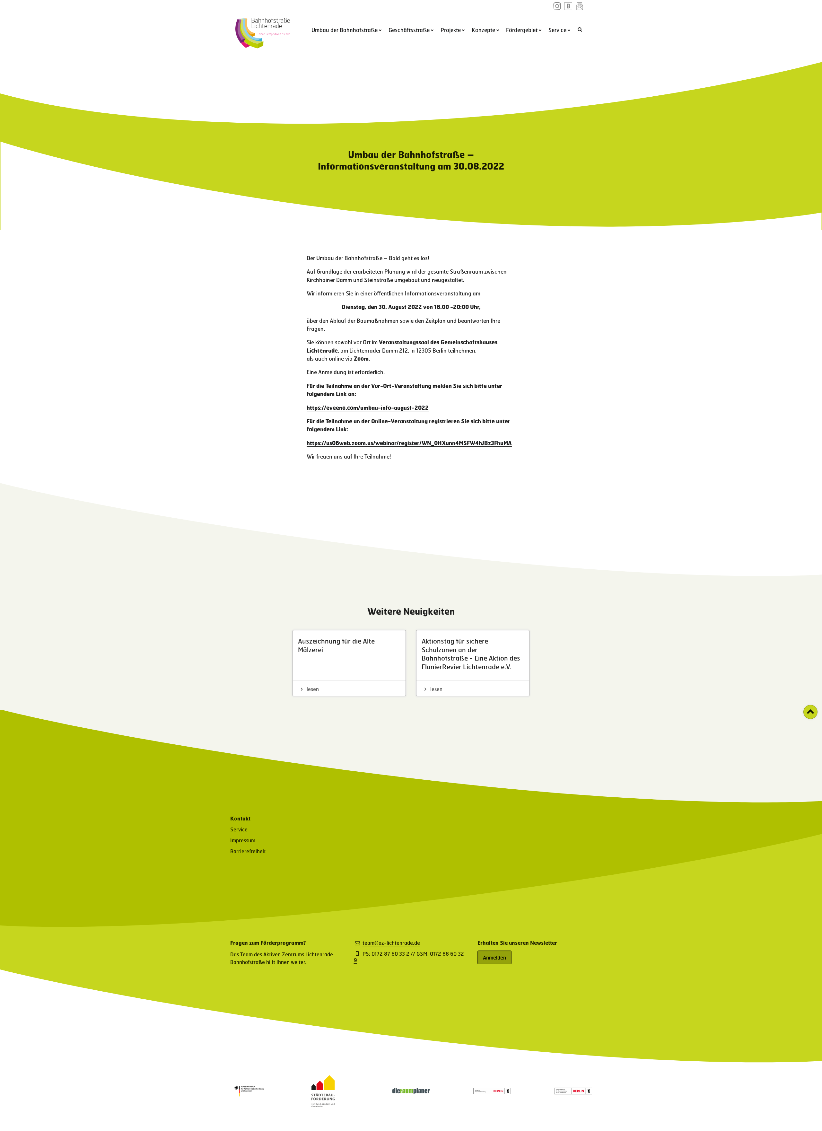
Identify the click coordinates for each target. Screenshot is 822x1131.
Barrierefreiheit (248, 851)
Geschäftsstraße (409, 29)
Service (557, 29)
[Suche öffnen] (580, 29)
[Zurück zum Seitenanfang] (810, 712)
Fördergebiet (522, 29)
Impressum (242, 840)
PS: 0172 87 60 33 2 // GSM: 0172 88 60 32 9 (409, 957)
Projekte (451, 29)
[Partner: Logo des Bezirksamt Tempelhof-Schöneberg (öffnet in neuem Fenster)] (492, 1092)
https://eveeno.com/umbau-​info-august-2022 (368, 407)
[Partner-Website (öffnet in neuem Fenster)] (323, 1105)
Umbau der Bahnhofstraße (344, 29)
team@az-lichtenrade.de (391, 943)
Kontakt (240, 818)
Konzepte (483, 29)
